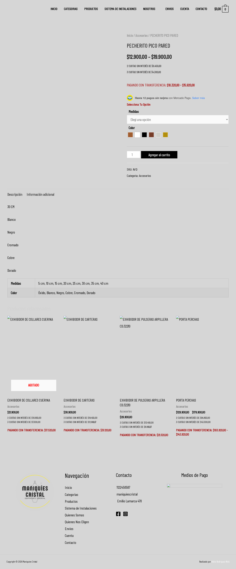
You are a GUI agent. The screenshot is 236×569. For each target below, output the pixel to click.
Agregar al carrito (159, 154)
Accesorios (142, 35)
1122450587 (123, 487)
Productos (91, 9)
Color (132, 127)
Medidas (134, 111)
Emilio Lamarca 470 (129, 501)
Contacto (201, 9)
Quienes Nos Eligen (77, 522)
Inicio (54, 9)
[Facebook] (118, 513)
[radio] (130, 135)
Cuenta (184, 9)
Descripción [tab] (14, 194)
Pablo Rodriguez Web (220, 561)
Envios (169, 9)
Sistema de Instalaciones (120, 9)
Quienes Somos (74, 515)
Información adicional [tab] (40, 194)
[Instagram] (125, 513)
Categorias (71, 9)
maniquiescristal (127, 494)
